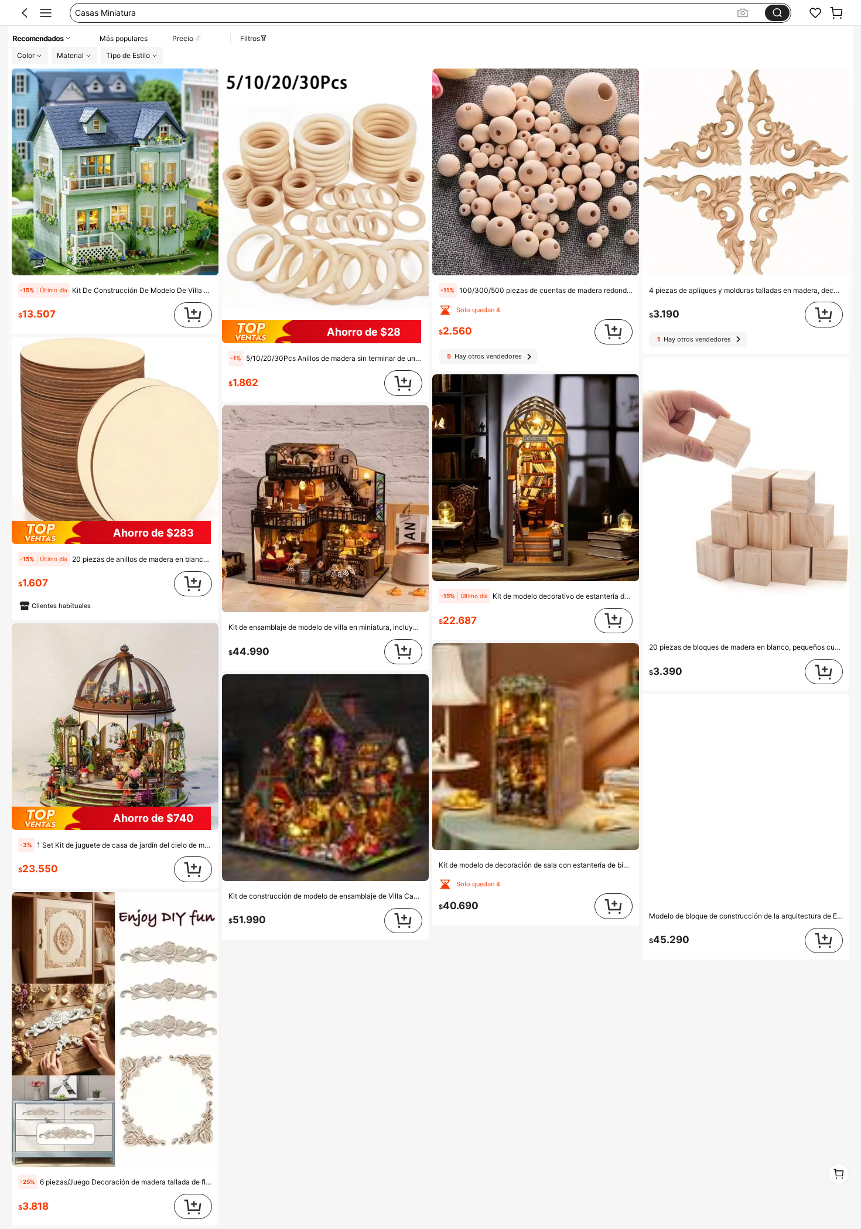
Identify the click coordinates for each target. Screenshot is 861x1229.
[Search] (777, 13)
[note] (44, 290)
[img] (115, 532)
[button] (24, 13)
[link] (815, 13)
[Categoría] (45, 13)
